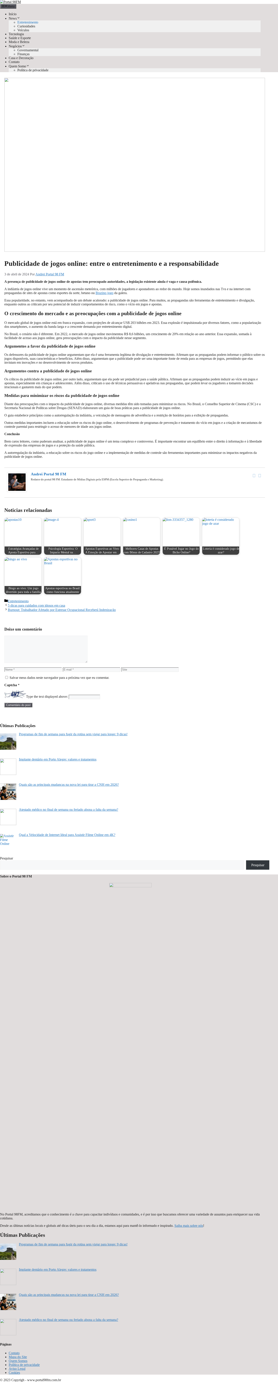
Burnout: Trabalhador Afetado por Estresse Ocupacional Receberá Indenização (62, 610)
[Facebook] (253, 475)
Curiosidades (26, 26)
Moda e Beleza (19, 42)
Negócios (15, 46)
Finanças (23, 54)
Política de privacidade (32, 70)
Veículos (23, 30)
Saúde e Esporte (20, 38)
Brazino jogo (104, 293)
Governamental (27, 50)
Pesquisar (6, 858)
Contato (14, 62)
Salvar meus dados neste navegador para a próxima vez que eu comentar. (59, 677)
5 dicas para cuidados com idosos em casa (36, 605)
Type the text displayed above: (47, 697)
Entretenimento (27, 22)
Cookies (14, 1372)
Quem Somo (17, 66)
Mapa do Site (18, 1357)
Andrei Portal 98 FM (48, 474)
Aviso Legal (17, 1368)
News (13, 18)
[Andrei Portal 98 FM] (17, 491)
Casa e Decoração (21, 58)
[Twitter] (259, 475)
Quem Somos (18, 1361)
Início (13, 14)
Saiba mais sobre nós (188, 1225)
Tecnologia (16, 34)
